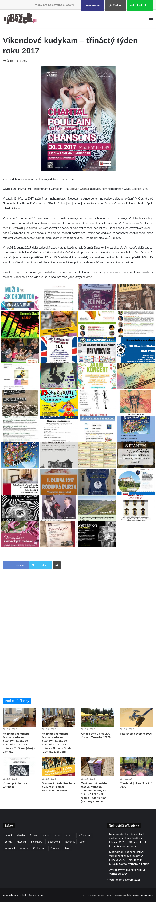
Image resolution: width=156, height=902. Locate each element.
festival (33, 835)
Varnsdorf (10, 848)
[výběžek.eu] (21, 18)
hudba (46, 835)
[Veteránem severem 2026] (136, 717)
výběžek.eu (115, 5)
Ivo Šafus (8, 61)
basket (8, 835)
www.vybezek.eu (12, 895)
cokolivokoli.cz (140, 5)
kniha (57, 835)
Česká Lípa (39, 848)
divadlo (21, 835)
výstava (24, 848)
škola (67, 848)
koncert (69, 835)
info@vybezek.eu (33, 895)
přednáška (36, 841)
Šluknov (54, 848)
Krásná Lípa (85, 835)
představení (54, 841)
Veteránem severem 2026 (136, 733)
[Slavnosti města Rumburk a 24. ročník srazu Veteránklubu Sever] (58, 766)
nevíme (87, 277)
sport (82, 841)
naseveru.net (92, 5)
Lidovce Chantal (79, 188)
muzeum (21, 841)
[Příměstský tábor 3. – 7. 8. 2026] (136, 766)
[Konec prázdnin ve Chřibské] (19, 766)
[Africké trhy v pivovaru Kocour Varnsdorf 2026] (97, 717)
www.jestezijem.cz (143, 895)
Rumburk (70, 841)
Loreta (8, 841)
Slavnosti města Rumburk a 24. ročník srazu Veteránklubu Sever (58, 787)
